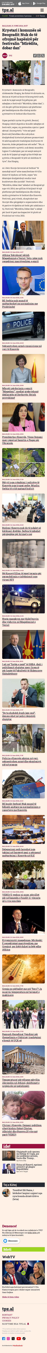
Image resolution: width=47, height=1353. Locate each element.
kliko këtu (32, 1233)
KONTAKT (7, 1315)
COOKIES (6, 1321)
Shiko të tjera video (10, 1297)
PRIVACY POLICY (10, 1318)
